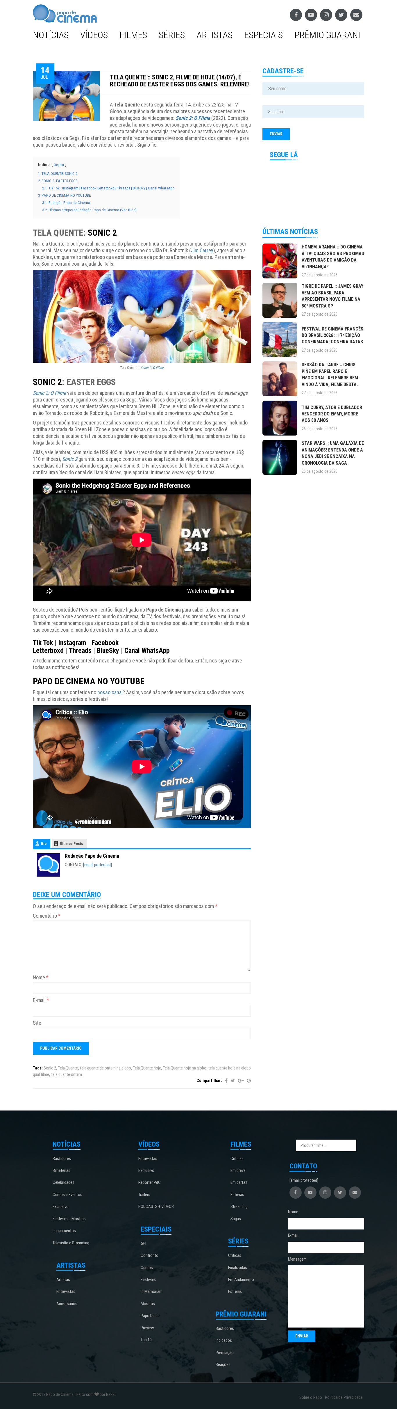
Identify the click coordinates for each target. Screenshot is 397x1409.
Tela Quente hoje (147, 1068)
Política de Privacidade (344, 1397)
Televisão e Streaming (71, 1242)
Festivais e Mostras (69, 1218)
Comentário (46, 916)
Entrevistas (65, 1291)
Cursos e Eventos (67, 1194)
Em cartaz (238, 1182)
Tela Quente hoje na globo (184, 1068)
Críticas (237, 1158)
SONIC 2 (102, 233)
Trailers (144, 1194)
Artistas (214, 34)
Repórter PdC (149, 1182)
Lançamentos (64, 1230)
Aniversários (66, 1303)
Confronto (149, 1255)
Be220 (111, 1394)
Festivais (148, 1279)
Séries (172, 34)
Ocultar (59, 165)
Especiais (263, 34)
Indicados (224, 1340)
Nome (41, 977)
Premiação (225, 1352)
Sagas (235, 1218)
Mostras (148, 1303)
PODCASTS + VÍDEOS (156, 1206)
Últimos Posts (71, 843)
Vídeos (94, 34)
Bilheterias (61, 1170)
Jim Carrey (202, 250)
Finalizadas (237, 1267)
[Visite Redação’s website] (48, 864)
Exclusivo (61, 1206)
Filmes (133, 34)
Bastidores (62, 1158)
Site (37, 1023)
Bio (44, 843)
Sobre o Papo (310, 1397)
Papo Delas (150, 1315)
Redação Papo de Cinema (92, 856)
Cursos (147, 1267)
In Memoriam (151, 1291)
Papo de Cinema (60, 1394)
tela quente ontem (66, 1074)
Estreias (237, 1194)
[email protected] (97, 864)
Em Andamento (241, 1279)
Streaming (239, 1206)
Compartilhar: (209, 1080)
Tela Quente (68, 1068)
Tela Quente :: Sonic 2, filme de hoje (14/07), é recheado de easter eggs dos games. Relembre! (180, 81)
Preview (147, 1327)
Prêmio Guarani (327, 34)
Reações (223, 1364)
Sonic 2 (50, 1068)
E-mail (41, 1000)
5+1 (144, 1243)
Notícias (51, 34)
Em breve (238, 1170)
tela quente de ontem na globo (105, 1068)
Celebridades (63, 1182)
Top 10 (146, 1339)
